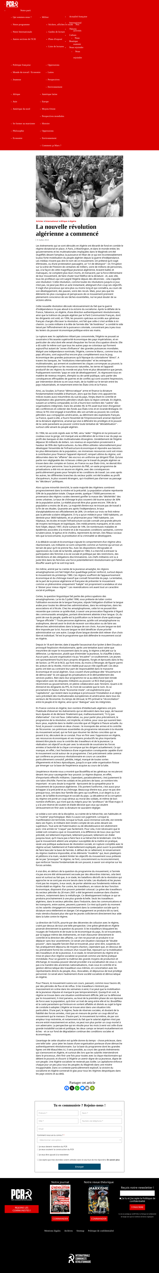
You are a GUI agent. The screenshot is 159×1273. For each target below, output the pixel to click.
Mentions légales (52, 1230)
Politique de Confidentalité (148, 1214)
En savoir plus (113, 1160)
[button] (154, 1268)
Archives (68, 1230)
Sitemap (80, 1230)
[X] (72, 1095)
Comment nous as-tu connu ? (50, 1135)
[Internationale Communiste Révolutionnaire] (79, 1258)
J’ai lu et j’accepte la (138, 1200)
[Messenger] (82, 1095)
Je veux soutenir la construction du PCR (56, 1149)
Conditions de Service (140, 1217)
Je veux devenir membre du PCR (53, 1146)
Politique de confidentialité (142, 1200)
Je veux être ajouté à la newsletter (54, 1155)
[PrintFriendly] (92, 1095)
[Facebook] (66, 1095)
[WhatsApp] (77, 1095)
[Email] (87, 1095)
